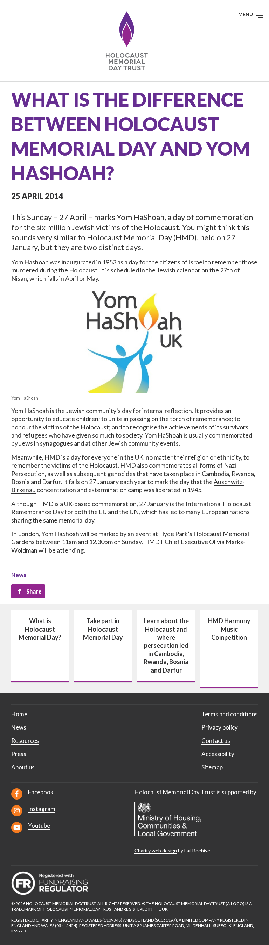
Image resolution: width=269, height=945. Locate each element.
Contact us (215, 740)
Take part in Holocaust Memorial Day (103, 629)
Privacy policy (219, 727)
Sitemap (212, 767)
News (18, 574)
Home (19, 714)
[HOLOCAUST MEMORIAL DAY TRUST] (135, 40)
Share (34, 591)
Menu (246, 14)
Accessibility (217, 754)
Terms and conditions (229, 714)
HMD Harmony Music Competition (229, 629)
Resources (25, 740)
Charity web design (155, 850)
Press (18, 754)
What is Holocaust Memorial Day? (40, 629)
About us (23, 767)
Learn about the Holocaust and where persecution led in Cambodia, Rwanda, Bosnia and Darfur (166, 645)
